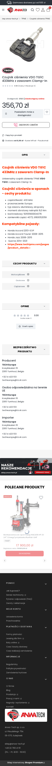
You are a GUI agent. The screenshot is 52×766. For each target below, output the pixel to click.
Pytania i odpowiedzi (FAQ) (19, 599)
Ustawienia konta (14, 616)
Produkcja (11, 694)
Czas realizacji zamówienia (19, 650)
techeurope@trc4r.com (14, 380)
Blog (8, 690)
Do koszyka (24, 553)
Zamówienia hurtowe (16, 672)
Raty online (11, 642)
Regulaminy (12, 664)
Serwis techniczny (15, 595)
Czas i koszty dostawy (16, 646)
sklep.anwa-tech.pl (9, 18)
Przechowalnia (13, 620)
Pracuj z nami (13, 698)
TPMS (23, 18)
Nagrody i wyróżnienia (17, 702)
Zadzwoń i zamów (28, 124)
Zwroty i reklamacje (15, 603)
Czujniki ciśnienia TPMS (40, 18)
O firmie (10, 686)
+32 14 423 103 (9, 376)
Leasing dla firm (14, 638)
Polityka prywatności (16, 668)
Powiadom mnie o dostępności (24, 113)
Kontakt (10, 706)
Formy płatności (14, 634)
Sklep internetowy (25, 762)
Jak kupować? (13, 590)
